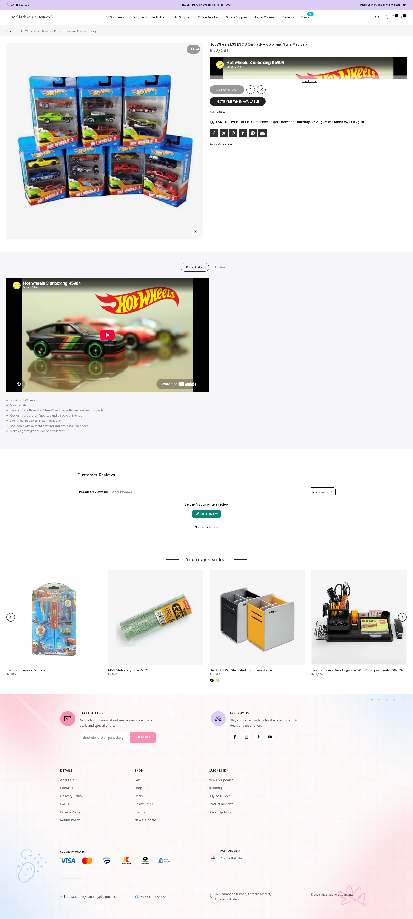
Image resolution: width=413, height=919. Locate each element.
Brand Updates (220, 812)
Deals (306, 17)
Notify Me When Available (238, 101)
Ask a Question (221, 144)
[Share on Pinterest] (233, 133)
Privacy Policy (70, 812)
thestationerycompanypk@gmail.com (384, 4)
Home (10, 31)
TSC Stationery (114, 17)
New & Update (145, 820)
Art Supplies (182, 17)
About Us (67, 780)
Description (194, 267)
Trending (215, 788)
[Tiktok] (258, 737)
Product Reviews (221, 804)
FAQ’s (64, 804)
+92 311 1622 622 (153, 896)
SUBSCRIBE (142, 737)
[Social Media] (235, 737)
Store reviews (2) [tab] (123, 492)
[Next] (402, 617)
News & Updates (221, 780)
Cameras (287, 17)
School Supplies (236, 17)
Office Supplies (208, 17)
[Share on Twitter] (223, 133)
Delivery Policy (71, 796)
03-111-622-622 (20, 4)
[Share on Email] (262, 133)
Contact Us (68, 788)
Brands (139, 812)
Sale (137, 780)
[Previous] (10, 617)
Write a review (207, 514)
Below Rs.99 (143, 804)
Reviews (221, 267)
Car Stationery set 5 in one (25, 670)
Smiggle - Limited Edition (150, 17)
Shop (138, 788)
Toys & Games (264, 17)
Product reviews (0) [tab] (93, 492)
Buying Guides (219, 796)
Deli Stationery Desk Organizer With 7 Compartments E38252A (357, 670)
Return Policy (70, 820)
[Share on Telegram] (252, 133)
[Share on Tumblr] (243, 133)
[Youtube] (269, 737)
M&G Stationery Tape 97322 (128, 670)
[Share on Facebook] (214, 133)
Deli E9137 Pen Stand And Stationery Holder (241, 670)
